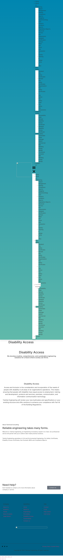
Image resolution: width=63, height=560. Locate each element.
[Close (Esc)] (1, 557)
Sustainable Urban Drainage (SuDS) (41, 138)
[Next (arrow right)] (4, 559)
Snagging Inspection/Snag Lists (43, 19)
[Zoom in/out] (10, 557)
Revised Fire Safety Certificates (41, 81)
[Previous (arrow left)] (1, 559)
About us (37, 4)
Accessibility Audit (42, 116)
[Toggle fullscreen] (7, 557)
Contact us (37, 164)
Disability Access (38, 112)
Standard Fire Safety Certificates (41, 74)
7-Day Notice (40, 95)
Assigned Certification (42, 39)
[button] (34, 169)
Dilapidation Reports (44, 29)
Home (37, 174)
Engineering (38, 7)
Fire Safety (37, 68)
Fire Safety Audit (40, 100)
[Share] (4, 557)
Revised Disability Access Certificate (41, 121)
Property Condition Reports (41, 25)
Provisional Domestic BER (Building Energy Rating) (41, 156)
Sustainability (39, 134)
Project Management (42, 9)
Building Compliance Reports (41, 14)
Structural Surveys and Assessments (42, 33)
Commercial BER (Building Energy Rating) (41, 146)
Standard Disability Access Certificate (41, 129)
